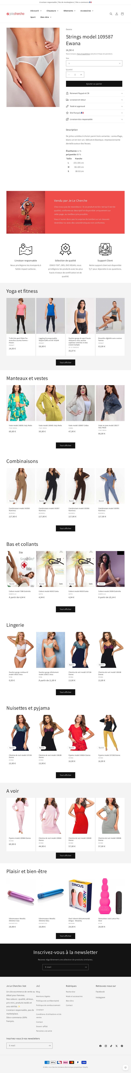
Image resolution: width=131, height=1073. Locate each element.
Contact (39, 1022)
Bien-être (70, 1001)
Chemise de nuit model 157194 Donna (80, 673)
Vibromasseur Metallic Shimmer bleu (47, 920)
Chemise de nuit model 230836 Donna (109, 839)
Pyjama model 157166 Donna (109, 755)
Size (67, 58)
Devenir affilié (42, 1026)
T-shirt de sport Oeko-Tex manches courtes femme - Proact (19, 340)
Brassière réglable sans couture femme (110, 339)
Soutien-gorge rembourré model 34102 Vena (18, 673)
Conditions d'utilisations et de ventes (48, 1016)
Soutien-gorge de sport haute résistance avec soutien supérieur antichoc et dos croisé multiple (80, 341)
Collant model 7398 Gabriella (20, 591)
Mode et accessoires (74, 996)
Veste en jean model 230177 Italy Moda (108, 427)
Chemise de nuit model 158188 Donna (109, 673)
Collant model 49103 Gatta (79, 591)
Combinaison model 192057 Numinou (49, 510)
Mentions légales (43, 996)
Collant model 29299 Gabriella (109, 591)
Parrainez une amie (44, 1031)
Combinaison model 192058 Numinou (19, 510)
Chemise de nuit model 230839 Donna (80, 839)
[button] (111, 14)
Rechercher (70, 992)
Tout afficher (65, 362)
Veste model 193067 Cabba (79, 426)
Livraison (40, 1010)
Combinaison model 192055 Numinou (108, 510)
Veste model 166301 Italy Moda (20, 426)
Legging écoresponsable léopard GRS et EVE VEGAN (49, 339)
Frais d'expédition (83, 54)
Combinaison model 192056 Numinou (79, 510)
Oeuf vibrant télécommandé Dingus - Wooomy (79, 920)
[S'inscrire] (85, 967)
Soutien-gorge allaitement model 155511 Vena (49, 673)
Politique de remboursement (48, 1005)
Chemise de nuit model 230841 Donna (50, 839)
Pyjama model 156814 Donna (79, 755)
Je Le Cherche (52, 1067)
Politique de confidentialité (47, 1001)
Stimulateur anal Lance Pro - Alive (109, 920)
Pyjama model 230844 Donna (20, 838)
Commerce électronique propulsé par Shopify (73, 1067)
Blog (38, 992)
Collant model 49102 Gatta (49, 591)
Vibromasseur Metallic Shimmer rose (17, 920)
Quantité (69, 70)
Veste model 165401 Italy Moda (50, 426)
